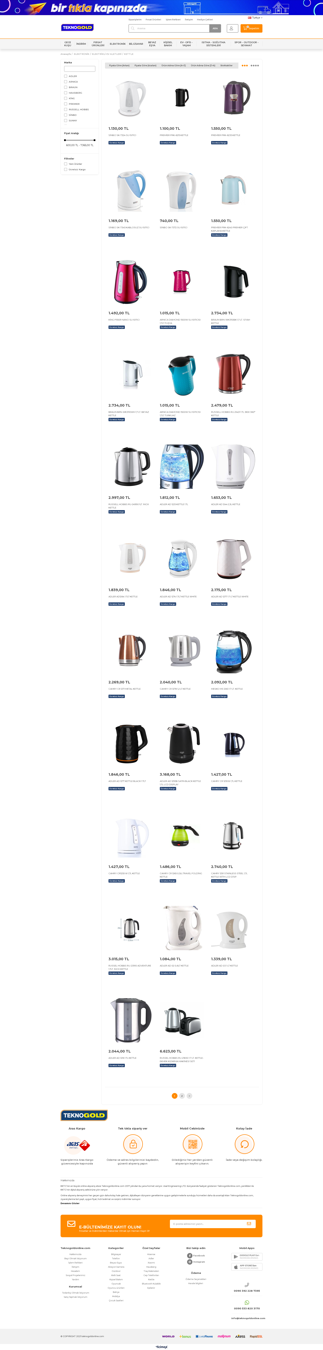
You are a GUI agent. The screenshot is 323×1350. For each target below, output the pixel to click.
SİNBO (73, 115)
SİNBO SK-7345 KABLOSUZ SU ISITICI (129, 227)
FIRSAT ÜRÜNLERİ (98, 44)
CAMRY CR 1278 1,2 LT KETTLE (175, 688)
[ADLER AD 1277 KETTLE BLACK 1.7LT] (131, 743)
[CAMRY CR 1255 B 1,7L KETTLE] (233, 743)
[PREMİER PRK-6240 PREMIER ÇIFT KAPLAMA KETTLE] (233, 190)
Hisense (151, 1254)
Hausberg (151, 1267)
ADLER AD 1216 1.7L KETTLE (122, 1058)
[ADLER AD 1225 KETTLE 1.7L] (182, 467)
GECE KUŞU (67, 44)
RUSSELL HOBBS (79, 109)
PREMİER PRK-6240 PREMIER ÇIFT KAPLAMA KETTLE (229, 229)
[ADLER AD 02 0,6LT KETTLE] (182, 928)
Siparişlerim (135, 19)
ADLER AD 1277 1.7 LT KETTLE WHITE (229, 596)
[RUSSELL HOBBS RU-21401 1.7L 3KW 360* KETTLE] (233, 374)
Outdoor (116, 1271)
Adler (151, 1258)
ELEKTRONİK (118, 43)
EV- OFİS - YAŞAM (186, 44)
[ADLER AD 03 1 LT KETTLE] (233, 928)
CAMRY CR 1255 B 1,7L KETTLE (226, 781)
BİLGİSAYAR (136, 43)
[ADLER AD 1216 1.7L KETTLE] (131, 1020)
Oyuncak (116, 1283)
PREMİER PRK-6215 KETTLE (174, 135)
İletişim (189, 19)
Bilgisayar (116, 1254)
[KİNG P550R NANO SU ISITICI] (131, 282)
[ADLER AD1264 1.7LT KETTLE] (131, 559)
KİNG (72, 98)
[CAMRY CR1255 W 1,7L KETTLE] (131, 836)
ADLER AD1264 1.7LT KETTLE (123, 596)
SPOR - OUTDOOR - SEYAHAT (247, 44)
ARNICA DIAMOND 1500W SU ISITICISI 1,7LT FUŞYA (180, 321)
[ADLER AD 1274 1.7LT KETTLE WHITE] (182, 559)
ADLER (73, 76)
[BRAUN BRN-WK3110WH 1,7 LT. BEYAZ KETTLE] (131, 374)
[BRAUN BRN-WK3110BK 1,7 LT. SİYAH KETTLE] (233, 282)
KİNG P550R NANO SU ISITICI (124, 319)
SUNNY (73, 120)
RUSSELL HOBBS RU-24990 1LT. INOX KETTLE (129, 506)
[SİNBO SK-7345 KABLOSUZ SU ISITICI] (131, 190)
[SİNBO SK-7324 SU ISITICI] (131, 97)
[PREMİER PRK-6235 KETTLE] (233, 97)
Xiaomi (151, 1262)
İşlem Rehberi (173, 19)
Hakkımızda (75, 1254)
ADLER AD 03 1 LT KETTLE (224, 965)
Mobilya (116, 1296)
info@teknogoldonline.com (246, 1318)
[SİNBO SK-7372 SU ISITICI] (182, 190)
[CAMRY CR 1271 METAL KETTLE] (131, 651)
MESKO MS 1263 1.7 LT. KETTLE (227, 688)
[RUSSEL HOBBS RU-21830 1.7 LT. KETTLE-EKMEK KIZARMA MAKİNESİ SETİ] (182, 1020)
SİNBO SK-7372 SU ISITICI (173, 227)
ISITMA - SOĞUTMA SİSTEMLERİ (213, 44)
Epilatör (151, 1288)
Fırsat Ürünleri (153, 19)
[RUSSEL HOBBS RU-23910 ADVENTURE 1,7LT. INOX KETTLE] (131, 928)
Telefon (116, 1258)
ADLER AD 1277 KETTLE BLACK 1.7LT (127, 781)
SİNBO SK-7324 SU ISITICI (122, 135)
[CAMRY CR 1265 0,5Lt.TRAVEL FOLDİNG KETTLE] (182, 836)
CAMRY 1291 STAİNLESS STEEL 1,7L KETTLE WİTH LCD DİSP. (229, 875)
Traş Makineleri (151, 1271)
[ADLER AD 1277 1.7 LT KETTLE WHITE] (233, 559)
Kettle (151, 1279)
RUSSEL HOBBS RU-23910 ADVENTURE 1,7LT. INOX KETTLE (130, 967)
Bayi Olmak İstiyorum (75, 1258)
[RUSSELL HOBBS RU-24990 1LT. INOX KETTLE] (131, 467)
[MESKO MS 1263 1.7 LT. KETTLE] (233, 651)
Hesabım (75, 1271)
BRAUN (73, 87)
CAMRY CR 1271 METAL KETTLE (125, 688)
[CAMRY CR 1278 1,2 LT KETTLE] (182, 651)
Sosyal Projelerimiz (75, 1275)
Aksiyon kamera (116, 1267)
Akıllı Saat (116, 1275)
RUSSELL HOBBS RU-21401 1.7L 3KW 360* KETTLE (233, 414)
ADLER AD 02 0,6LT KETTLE (174, 965)
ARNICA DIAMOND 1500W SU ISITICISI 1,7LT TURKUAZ (180, 414)
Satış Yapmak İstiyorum (75, 1297)
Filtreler (69, 158)
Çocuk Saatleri (116, 1300)
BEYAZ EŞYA (152, 44)
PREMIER (74, 104)
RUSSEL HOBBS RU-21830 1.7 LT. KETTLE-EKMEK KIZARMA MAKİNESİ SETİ (182, 1060)
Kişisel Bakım (116, 1279)
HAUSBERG (75, 92)
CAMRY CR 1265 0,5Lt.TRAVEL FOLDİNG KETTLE (181, 875)
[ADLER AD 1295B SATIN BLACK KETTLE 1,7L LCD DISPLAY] (182, 743)
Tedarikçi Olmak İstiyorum (75, 1293)
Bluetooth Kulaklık (151, 1283)
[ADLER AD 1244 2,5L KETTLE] (233, 467)
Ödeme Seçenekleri (196, 1279)
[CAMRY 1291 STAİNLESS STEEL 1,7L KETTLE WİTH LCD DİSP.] (233, 836)
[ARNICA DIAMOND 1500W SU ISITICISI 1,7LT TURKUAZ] (182, 374)
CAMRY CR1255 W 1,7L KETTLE (124, 873)
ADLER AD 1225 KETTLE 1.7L (174, 504)
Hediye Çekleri (205, 19)
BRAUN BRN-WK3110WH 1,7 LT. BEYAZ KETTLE (129, 414)
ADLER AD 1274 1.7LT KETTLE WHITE (178, 596)
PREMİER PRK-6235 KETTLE (225, 135)
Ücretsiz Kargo (77, 169)
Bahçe (116, 1292)
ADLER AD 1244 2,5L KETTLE (225, 504)
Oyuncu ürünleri (116, 1288)
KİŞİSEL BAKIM (168, 44)
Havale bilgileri (196, 1283)
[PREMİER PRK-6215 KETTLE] (182, 97)
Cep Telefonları (151, 1275)
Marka (68, 62)
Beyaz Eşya (116, 1262)
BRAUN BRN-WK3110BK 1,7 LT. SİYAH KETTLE (230, 321)
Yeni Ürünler (75, 164)
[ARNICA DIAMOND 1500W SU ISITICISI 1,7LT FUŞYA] (182, 282)
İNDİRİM (81, 43)
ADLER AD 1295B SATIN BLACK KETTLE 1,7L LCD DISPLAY (180, 783)
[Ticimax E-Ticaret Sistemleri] (162, 1347)
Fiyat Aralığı (71, 133)
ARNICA (73, 81)
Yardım (75, 1279)
